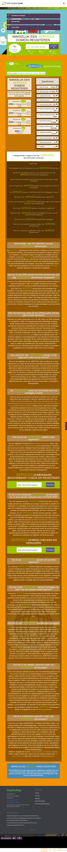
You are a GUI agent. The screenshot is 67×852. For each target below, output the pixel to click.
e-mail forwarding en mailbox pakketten (44, 752)
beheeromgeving (28, 629)
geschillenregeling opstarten (22, 405)
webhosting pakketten (44, 709)
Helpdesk (37, 798)
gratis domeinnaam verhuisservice (21, 334)
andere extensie (16, 401)
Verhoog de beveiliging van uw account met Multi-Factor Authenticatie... (23, 815)
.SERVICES (42, 73)
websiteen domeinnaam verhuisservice (44, 519)
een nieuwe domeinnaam (41, 443)
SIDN (12, 374)
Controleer (50, 485)
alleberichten (33, 829)
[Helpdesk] (14, 838)
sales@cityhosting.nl (47, 756)
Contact (37, 793)
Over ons (37, 795)
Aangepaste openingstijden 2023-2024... (15, 825)
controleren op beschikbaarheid (25, 446)
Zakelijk (35, 73)
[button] (10, 54)
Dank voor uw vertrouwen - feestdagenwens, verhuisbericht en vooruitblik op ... (24, 818)
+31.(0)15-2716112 (12, 800)
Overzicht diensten (40, 801)
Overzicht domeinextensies (24, 73)
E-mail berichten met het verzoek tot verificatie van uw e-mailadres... (22, 822)
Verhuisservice (17, 836)
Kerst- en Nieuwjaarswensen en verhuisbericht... (17, 820)
